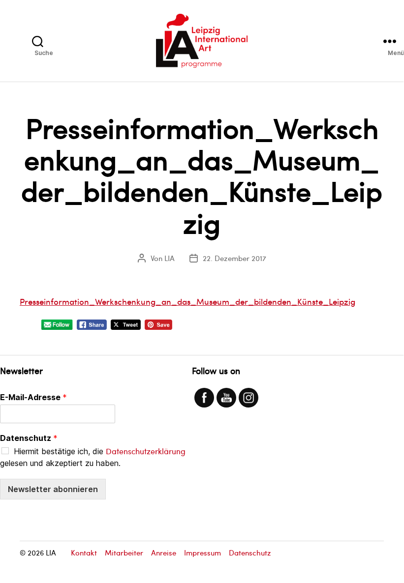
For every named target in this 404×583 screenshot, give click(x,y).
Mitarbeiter (124, 552)
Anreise (163, 552)
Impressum (202, 552)
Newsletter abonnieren (53, 489)
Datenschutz (29, 438)
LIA (169, 258)
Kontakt (84, 552)
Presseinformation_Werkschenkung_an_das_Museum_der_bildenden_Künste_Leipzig (187, 301)
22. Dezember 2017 (234, 258)
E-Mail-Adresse (33, 397)
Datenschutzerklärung (146, 451)
